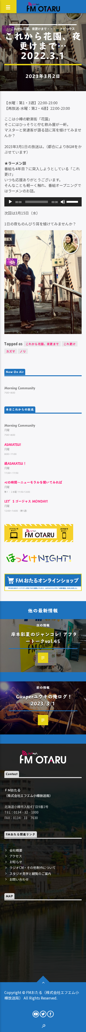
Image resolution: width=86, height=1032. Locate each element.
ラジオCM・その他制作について (32, 867)
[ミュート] (63, 202)
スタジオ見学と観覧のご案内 (30, 873)
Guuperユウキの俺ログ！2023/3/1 (44, 700)
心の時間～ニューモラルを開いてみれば (33, 482)
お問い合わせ (19, 879)
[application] (43, 201)
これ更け (70, 344)
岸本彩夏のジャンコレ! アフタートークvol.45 (44, 638)
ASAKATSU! (12, 444)
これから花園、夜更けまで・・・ (33, 29)
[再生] (10, 202)
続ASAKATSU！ (15, 463)
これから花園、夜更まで (42, 344)
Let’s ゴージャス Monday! (26, 501)
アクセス (15, 856)
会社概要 (15, 850)
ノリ (23, 351)
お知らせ (15, 861)
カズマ (10, 351)
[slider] (73, 201)
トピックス (67, 29)
